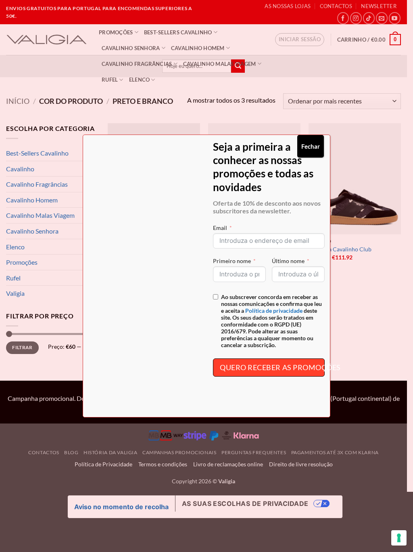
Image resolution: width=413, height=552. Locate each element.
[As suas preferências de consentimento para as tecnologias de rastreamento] (399, 538)
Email (220, 227)
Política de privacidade (273, 310)
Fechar (310, 146)
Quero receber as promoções (272, 367)
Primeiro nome (232, 260)
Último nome (288, 260)
